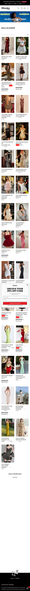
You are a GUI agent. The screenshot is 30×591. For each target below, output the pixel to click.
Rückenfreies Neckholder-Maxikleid (19, 408)
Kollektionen (7, 34)
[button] (18, 8)
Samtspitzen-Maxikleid (19, 345)
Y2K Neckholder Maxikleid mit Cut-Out (6, 84)
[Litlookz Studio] (5, 8)
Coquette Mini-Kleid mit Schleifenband (21, 57)
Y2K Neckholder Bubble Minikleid (20, 83)
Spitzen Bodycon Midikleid (6, 313)
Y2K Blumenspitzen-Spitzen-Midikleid (21, 170)
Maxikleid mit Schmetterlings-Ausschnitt (20, 377)
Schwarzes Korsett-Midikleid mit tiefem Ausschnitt (22, 314)
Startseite (2, 34)
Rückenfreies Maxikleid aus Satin (5, 440)
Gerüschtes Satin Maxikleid (6, 57)
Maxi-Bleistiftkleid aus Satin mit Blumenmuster (6, 408)
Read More (15, 477)
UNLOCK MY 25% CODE (15, 303)
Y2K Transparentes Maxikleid (6, 170)
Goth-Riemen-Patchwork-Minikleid (5, 466)
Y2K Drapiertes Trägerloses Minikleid (20, 224)
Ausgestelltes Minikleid (5, 251)
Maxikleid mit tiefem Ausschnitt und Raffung (7, 346)
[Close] (27, 285)
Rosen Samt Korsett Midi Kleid (7, 376)
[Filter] (28, 35)
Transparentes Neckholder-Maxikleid (20, 282)
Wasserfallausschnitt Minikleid (8, 281)
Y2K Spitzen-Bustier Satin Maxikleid (21, 115)
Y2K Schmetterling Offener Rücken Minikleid (6, 116)
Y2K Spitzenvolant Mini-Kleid (6, 223)
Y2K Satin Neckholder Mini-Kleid (22, 142)
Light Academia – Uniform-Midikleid (21, 439)
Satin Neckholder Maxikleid (21, 251)
